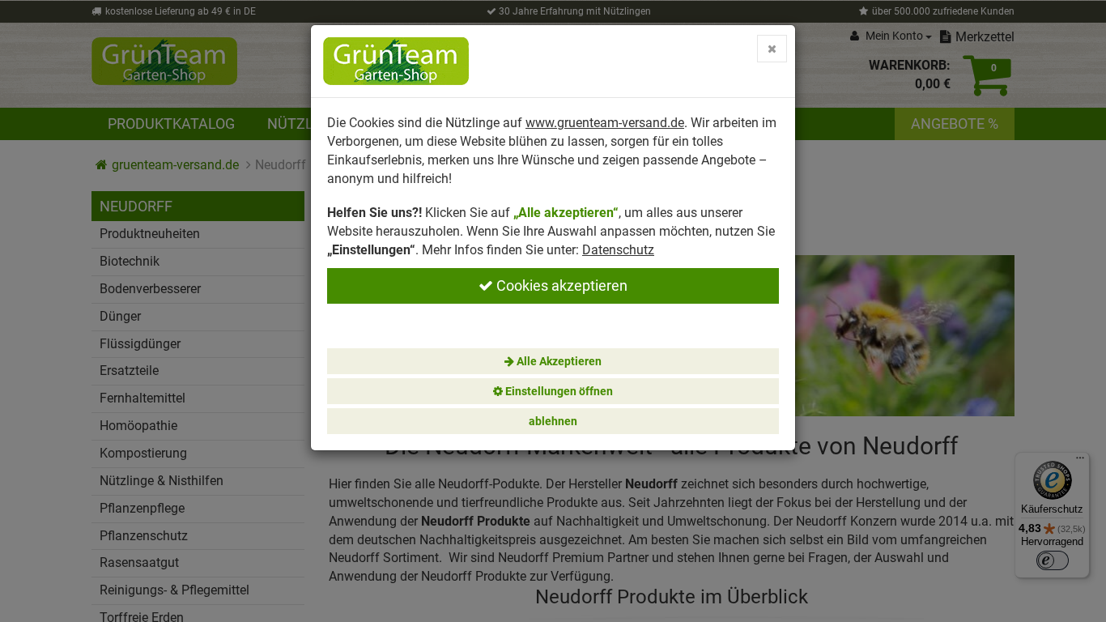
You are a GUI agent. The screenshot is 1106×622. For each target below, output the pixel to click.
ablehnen (553, 421)
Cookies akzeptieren (560, 285)
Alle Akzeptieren (558, 361)
